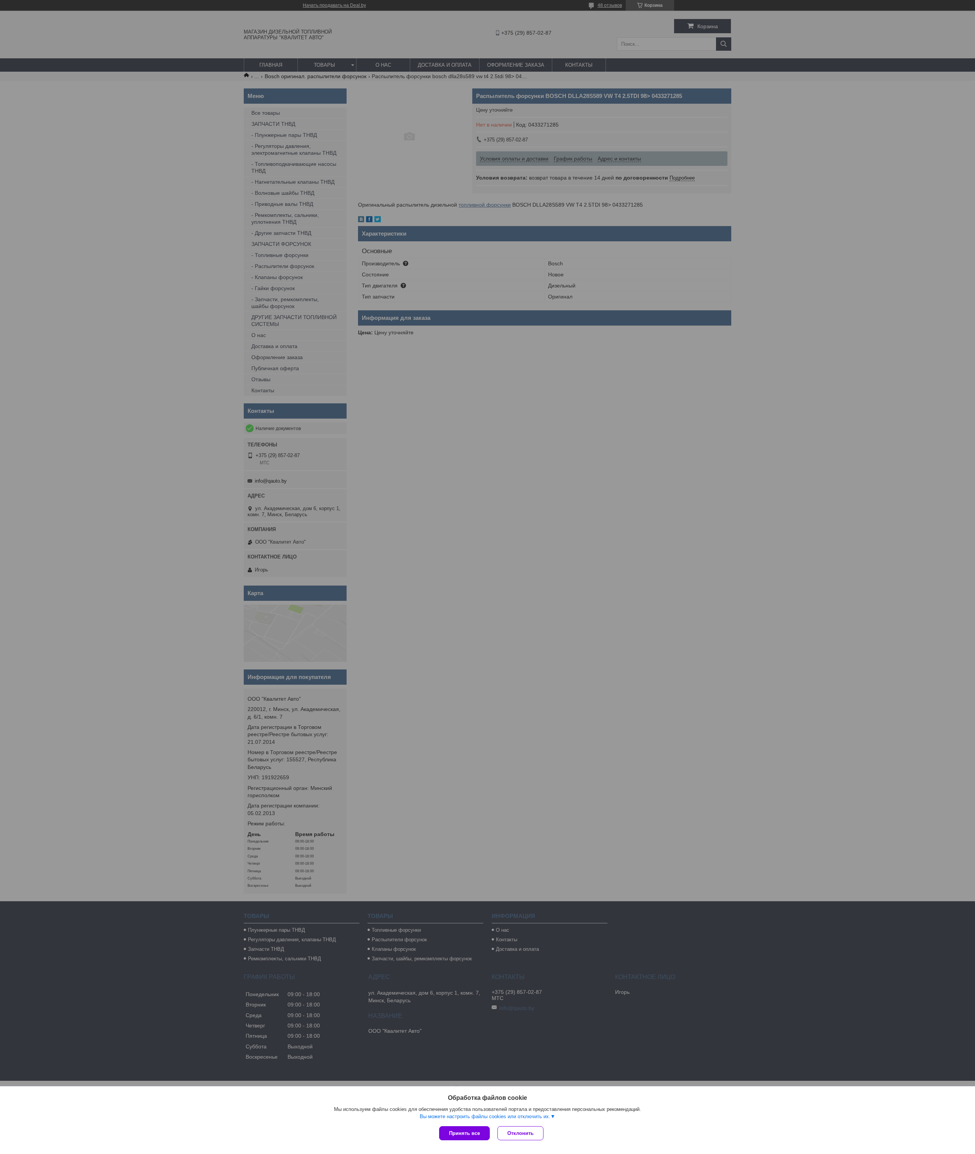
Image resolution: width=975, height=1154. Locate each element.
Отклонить (520, 1133)
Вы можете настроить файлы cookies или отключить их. (485, 1116)
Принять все (464, 1133)
